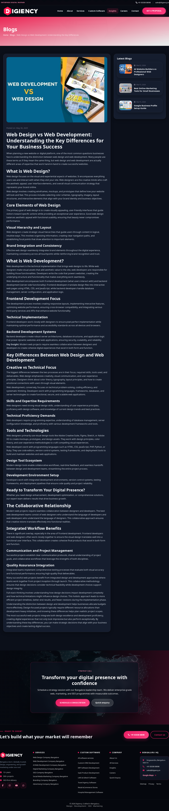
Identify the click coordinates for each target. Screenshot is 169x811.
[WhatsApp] (23, 785)
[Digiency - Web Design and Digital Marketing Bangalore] (20, 11)
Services (80, 11)
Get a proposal (154, 11)
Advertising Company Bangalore (45, 784)
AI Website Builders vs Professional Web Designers (145, 72)
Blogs (12, 35)
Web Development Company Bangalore (48, 761)
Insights (112, 11)
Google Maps (148, 775)
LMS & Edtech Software (87, 777)
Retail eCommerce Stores (88, 787)
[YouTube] (16, 785)
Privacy (151, 784)
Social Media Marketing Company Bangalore (50, 776)
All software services (86, 758)
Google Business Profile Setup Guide (145, 106)
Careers (124, 11)
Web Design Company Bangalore (46, 757)
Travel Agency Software (87, 782)
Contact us (159, 734)
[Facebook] (3, 785)
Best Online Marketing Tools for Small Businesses (147, 89)
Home (60, 11)
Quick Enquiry (115, 777)
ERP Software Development (88, 768)
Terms (158, 784)
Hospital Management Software (90, 792)
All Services (114, 763)
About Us (113, 758)
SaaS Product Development (88, 773)
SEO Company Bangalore (43, 772)
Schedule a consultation (73, 703)
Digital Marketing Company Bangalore (48, 769)
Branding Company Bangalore (45, 780)
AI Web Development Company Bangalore (49, 765)
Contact (135, 11)
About (70, 11)
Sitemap (143, 784)
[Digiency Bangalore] (14, 755)
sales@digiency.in (162, 2)
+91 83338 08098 (144, 2)
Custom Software (96, 11)
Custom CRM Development (88, 763)
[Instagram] (9, 785)
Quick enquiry (102, 702)
